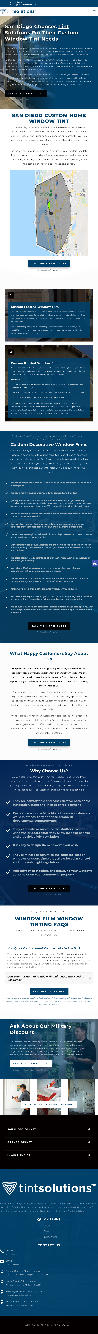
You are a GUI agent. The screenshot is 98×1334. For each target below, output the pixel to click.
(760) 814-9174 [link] (18, 2)
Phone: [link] (9, 1250)
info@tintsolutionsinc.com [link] (16, 1264)
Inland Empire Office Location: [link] (22, 1301)
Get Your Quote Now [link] (49, 991)
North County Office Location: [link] (21, 1281)
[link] (95, 563)
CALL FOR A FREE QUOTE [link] (25, 93)
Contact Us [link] (49, 1231)
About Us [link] (49, 1225)
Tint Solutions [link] (47, 1325)
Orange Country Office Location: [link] (23, 1271)
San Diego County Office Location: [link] (24, 1291)
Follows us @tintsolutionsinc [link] (49, 1104)
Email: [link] (9, 1261)
